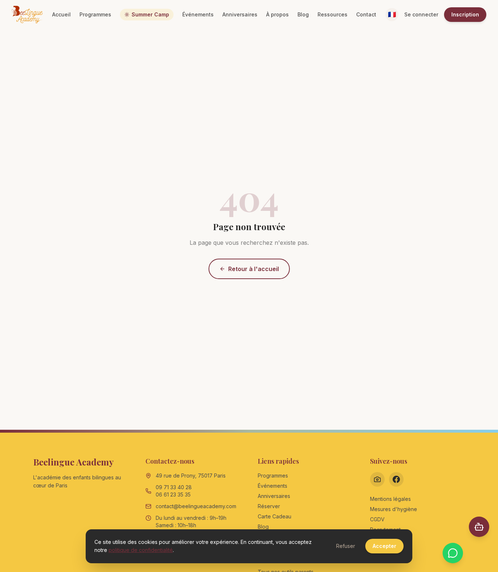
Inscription (465, 14)
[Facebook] (396, 479)
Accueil (61, 14)
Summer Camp (150, 14)
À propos (277, 14)
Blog (303, 14)
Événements (198, 14)
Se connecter (421, 14)
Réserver (269, 506)
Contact (366, 14)
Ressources (332, 14)
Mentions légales (390, 499)
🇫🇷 (392, 14)
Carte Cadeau (274, 516)
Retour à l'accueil (253, 269)
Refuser (345, 546)
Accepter (384, 546)
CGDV (377, 519)
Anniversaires (239, 14)
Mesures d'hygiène (393, 509)
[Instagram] (377, 479)
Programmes (95, 14)
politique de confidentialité (141, 550)
